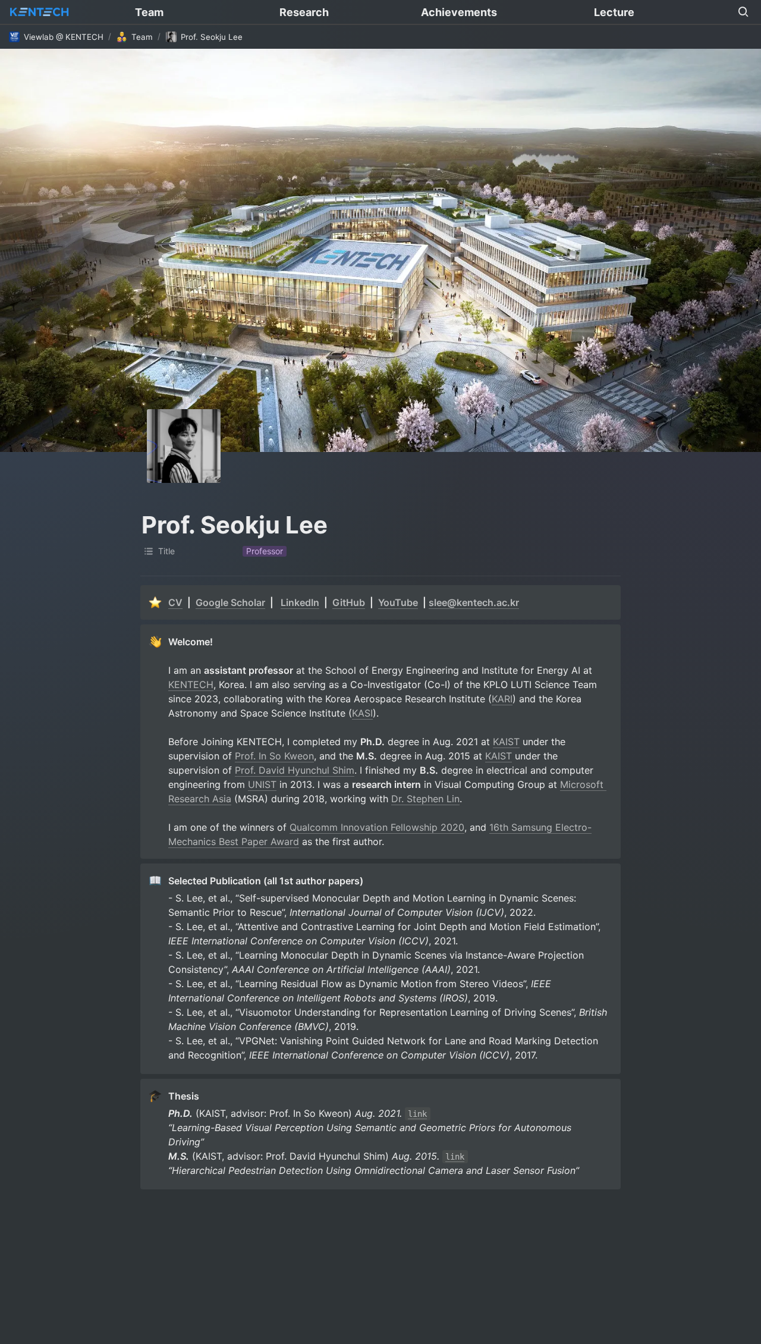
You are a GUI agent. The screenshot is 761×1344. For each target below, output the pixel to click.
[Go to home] (39, 12)
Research (304, 12)
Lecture (614, 12)
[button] (743, 12)
